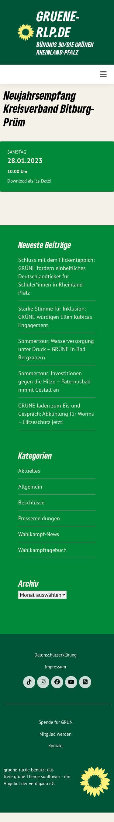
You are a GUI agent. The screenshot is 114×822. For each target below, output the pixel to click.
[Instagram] (43, 682)
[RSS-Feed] (85, 682)
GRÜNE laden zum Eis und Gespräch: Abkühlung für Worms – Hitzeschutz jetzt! (56, 413)
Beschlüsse (31, 502)
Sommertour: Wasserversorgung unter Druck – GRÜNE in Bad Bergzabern (56, 349)
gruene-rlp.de (58, 24)
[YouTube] (71, 682)
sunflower (50, 776)
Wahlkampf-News (38, 534)
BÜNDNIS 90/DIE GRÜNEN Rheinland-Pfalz (65, 48)
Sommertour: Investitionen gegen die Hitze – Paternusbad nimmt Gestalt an (54, 381)
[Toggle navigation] (103, 74)
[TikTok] (29, 682)
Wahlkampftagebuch (42, 549)
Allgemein (30, 486)
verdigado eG (41, 783)
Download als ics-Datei (29, 181)
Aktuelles (29, 470)
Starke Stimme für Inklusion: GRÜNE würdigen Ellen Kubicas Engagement (55, 317)
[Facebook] (57, 682)
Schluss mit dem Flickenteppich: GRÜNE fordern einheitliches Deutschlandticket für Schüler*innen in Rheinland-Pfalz (56, 276)
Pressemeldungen (39, 518)
